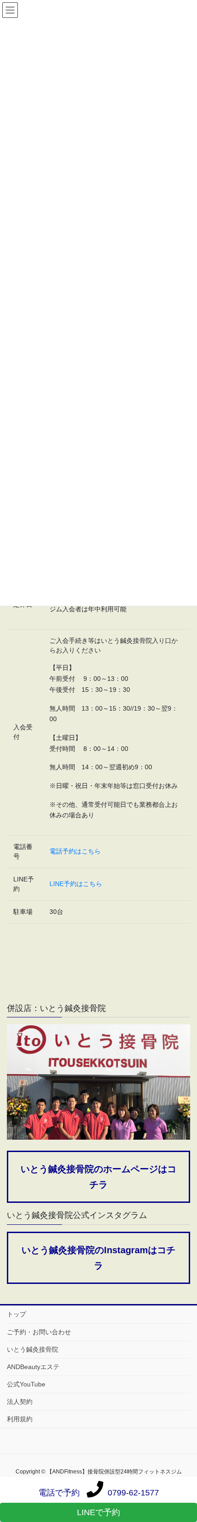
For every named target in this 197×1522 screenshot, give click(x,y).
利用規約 (20, 1419)
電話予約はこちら (75, 851)
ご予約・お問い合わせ (39, 1332)
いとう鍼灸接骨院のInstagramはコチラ (98, 1258)
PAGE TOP (183, 1468)
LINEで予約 (98, 1512)
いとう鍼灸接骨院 (32, 1349)
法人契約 (20, 1401)
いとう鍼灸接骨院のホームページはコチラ (98, 1177)
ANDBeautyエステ (33, 1366)
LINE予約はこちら (75, 883)
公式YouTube (26, 1384)
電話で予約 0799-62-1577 (98, 1492)
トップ (16, 1314)
